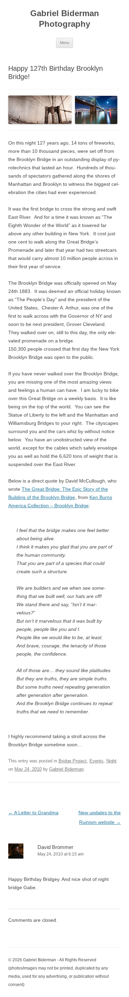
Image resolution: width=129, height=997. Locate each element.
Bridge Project (72, 760)
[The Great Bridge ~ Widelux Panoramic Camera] (40, 109)
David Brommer (55, 847)
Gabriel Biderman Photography (64, 19)
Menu (64, 43)
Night (111, 760)
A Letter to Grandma (33, 812)
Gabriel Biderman (66, 769)
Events (96, 760)
